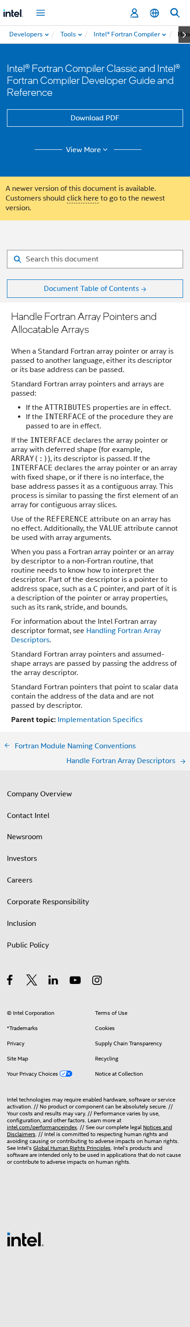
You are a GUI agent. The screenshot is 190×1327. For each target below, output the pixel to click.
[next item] (184, 34)
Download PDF (95, 118)
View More (83, 149)
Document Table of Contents (91, 288)
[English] (154, 13)
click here (83, 198)
